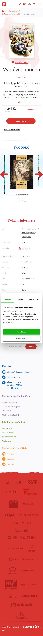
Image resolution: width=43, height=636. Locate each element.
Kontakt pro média (9, 402)
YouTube (10, 464)
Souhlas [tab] (7, 299)
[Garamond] (29, 584)
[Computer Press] (13, 503)
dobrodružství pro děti (30, 229)
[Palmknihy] (28, 559)
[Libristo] (11, 596)
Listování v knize (21, 62)
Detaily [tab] (20, 299)
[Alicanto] (21, 530)
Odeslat (31, 347)
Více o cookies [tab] (34, 299)
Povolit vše (21, 332)
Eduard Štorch (21, 201)
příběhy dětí (26, 236)
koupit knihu (21, 121)
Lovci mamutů (21, 194)
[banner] (4, 4)
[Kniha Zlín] (21, 538)
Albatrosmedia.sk (9, 436)
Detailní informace (12, 129)
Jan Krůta (21, 77)
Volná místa (6, 411)
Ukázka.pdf (26, 249)
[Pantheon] (12, 570)
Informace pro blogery (11, 406)
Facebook (11, 459)
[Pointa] (28, 570)
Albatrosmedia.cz (9, 432)
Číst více (21, 102)
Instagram (11, 454)
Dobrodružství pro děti (11, 14)
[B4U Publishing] (28, 514)
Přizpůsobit (20, 338)
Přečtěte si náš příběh (10, 415)
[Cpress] (28, 503)
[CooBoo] (8, 482)
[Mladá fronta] (11, 584)
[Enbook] (21, 604)
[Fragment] (21, 523)
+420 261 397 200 (14, 377)
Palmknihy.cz (7, 428)
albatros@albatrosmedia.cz (18, 372)
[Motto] (18, 482)
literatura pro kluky (29, 233)
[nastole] (30, 492)
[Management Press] (9, 514)
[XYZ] (32, 482)
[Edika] (12, 492)
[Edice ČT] (13, 559)
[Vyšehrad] (14, 548)
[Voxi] (32, 548)
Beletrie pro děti (14, 11)
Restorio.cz (6, 441)
